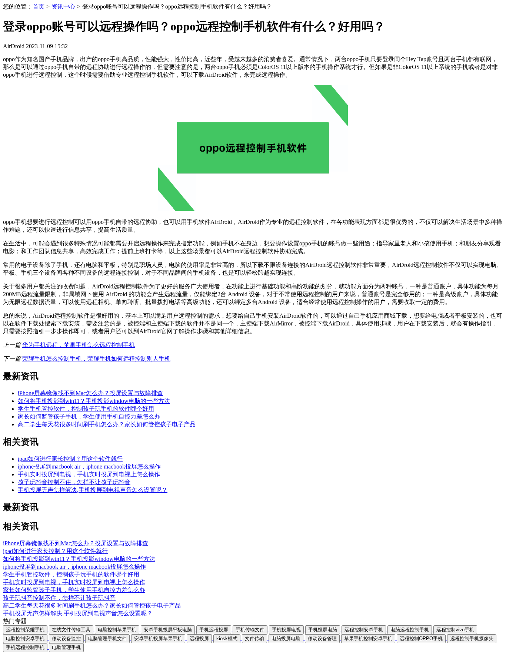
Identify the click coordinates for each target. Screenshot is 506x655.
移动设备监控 (66, 638)
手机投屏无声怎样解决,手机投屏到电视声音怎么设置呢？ (92, 490)
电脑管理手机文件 (107, 638)
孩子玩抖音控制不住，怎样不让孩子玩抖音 (74, 482)
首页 (38, 6)
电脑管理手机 (66, 647)
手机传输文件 (250, 629)
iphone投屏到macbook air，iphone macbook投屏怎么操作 (89, 466)
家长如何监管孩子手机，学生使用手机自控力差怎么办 (89, 416)
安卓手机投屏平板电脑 (168, 629)
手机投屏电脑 (322, 629)
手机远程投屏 (213, 629)
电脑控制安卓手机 (25, 638)
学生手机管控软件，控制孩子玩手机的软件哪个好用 (86, 409)
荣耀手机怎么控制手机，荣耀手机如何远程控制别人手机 (96, 358)
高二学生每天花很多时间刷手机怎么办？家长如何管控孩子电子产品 (107, 424)
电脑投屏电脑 (286, 638)
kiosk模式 (226, 638)
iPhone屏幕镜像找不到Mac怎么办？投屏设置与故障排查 (90, 393)
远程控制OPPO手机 (421, 638)
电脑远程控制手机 (409, 629)
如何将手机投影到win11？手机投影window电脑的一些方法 (94, 401)
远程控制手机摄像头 (471, 638)
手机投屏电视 (286, 629)
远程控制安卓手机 (363, 629)
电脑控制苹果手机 (117, 629)
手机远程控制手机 (25, 647)
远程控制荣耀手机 (25, 629)
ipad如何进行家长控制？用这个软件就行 (70, 459)
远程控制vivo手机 (455, 629)
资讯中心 (63, 6)
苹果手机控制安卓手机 (368, 638)
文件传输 (254, 638)
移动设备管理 (322, 638)
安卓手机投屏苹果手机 (158, 638)
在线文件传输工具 (71, 629)
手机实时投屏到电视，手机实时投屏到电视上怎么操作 (89, 474)
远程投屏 (199, 638)
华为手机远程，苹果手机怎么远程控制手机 (78, 345)
